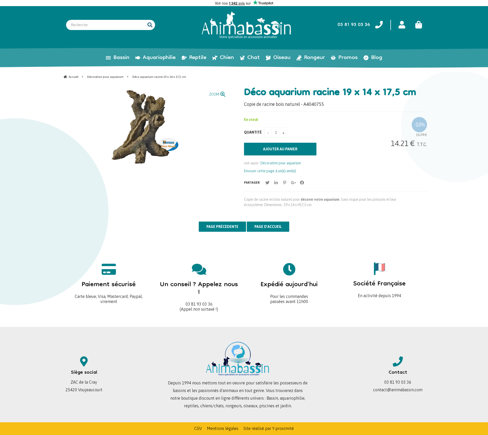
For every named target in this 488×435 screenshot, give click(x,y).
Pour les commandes (289, 288)
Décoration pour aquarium (281, 163)
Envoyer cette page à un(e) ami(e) (270, 171)
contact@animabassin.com (397, 389)
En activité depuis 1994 (379, 287)
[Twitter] (267, 182)
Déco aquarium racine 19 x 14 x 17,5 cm (330, 93)
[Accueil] (246, 25)
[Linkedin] (276, 182)
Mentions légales (222, 428)
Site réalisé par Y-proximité (268, 428)
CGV (198, 428)
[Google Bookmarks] (293, 182)
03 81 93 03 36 (199, 292)
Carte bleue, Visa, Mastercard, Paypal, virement (109, 291)
